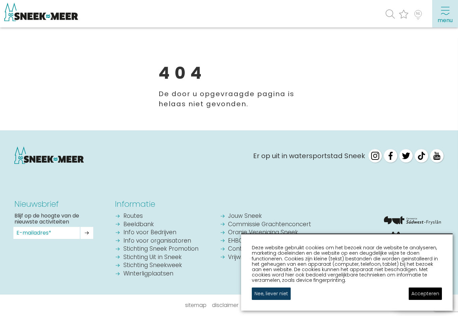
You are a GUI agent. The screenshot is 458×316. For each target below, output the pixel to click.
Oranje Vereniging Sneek (263, 232)
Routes (133, 216)
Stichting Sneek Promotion (160, 249)
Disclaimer (225, 305)
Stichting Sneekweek (152, 265)
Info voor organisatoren (157, 241)
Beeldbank (138, 224)
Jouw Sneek (245, 216)
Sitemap (196, 305)
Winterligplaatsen (148, 273)
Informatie (135, 203)
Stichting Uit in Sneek (152, 257)
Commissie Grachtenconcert (269, 224)
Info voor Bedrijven (149, 232)
